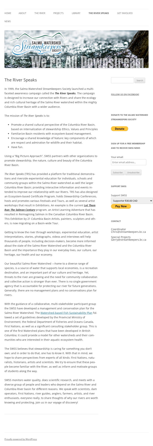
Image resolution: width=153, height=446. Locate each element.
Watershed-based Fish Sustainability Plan (66, 313)
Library (76, 13)
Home (7, 13)
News (7, 21)
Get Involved (125, 13)
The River (40, 13)
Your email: (117, 157)
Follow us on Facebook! (125, 94)
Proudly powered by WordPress (20, 439)
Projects (58, 13)
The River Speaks (99, 13)
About (22, 13)
